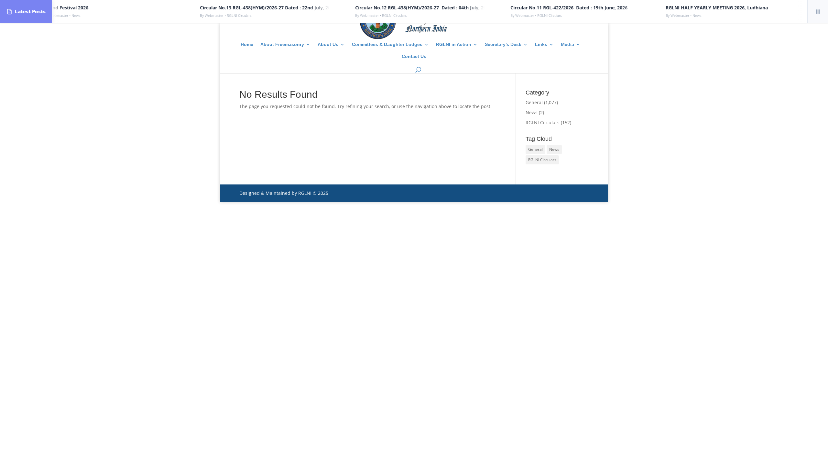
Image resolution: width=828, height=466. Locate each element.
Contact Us (414, 56)
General (534, 102)
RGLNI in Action (453, 44)
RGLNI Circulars (543, 122)
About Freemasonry (282, 44)
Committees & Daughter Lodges (387, 44)
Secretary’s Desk (503, 44)
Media (567, 44)
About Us (328, 44)
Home (247, 44)
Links (541, 44)
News (532, 112)
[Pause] (817, 11)
